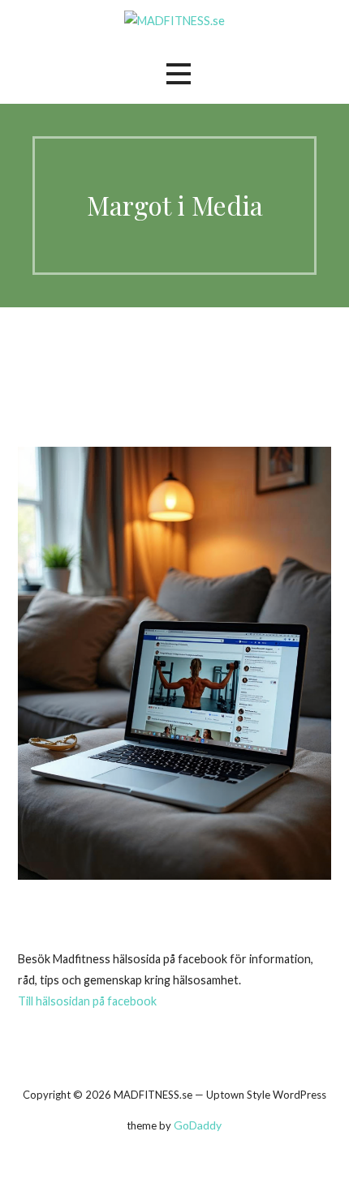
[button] (178, 74)
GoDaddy (198, 1125)
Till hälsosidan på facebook (87, 1001)
